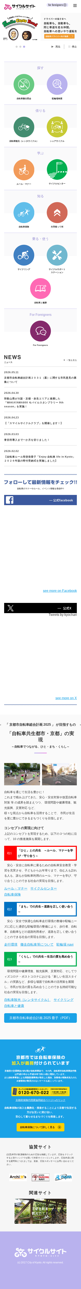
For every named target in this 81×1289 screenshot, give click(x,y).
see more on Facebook (60, 590)
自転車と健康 (14, 1006)
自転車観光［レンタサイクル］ (27, 1000)
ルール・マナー (15, 888)
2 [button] (20, 47)
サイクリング (64, 1000)
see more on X (66, 698)
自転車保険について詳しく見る (37, 1127)
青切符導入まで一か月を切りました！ (27, 439)
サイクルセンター (43, 888)
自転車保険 (12, 894)
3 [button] (24, 47)
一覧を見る (71, 360)
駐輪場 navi (65, 944)
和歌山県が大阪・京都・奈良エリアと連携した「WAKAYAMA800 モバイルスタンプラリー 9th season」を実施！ (34, 402)
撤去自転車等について (37, 944)
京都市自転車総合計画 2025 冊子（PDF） (40, 1018)
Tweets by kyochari (63, 614)
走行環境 (10, 944)
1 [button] (17, 47)
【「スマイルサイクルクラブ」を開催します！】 (33, 423)
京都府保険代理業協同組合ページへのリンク (40, 1100)
